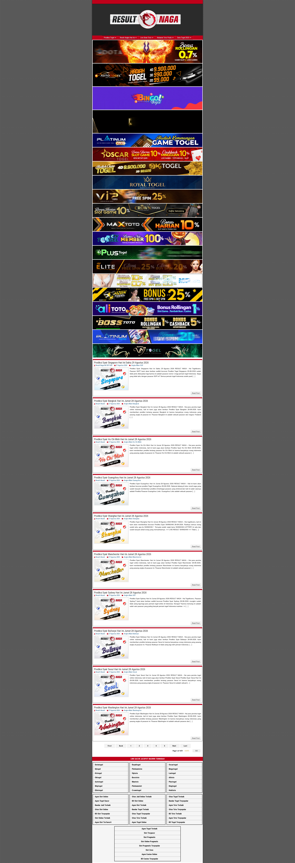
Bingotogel (173, 769)
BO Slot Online (137, 801)
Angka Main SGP (137, 365)
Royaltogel (136, 765)
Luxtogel (172, 773)
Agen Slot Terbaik (139, 805)
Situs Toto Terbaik (139, 818)
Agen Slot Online (101, 797)
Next (174, 746)
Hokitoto (172, 790)
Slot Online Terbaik (102, 818)
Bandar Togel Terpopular (178, 801)
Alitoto (171, 777)
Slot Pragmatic (149, 837)
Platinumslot (137, 786)
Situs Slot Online (101, 809)
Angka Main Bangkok (131, 404)
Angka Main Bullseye (131, 634)
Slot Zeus (149, 850)
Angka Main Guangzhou (132, 480)
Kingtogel (173, 786)
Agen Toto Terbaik (176, 805)
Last (185, 746)
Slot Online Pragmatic (149, 841)
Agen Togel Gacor (102, 801)
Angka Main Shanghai (131, 519)
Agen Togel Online (139, 822)
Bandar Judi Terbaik (103, 805)
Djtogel (98, 769)
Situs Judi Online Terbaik (142, 797)
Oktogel (98, 777)
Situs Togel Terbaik (176, 797)
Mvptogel (98, 786)
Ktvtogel (98, 773)
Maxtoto (135, 782)
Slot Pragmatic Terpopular (149, 846)
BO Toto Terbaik (175, 814)
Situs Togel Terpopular (141, 814)
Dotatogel (99, 765)
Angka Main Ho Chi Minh (133, 442)
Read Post (196, 393)
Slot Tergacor (149, 833)
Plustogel (172, 782)
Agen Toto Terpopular (177, 818)
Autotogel (99, 782)
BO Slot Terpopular (102, 814)
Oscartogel (173, 765)
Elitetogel (99, 790)
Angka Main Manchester (133, 557)
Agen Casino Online (149, 854)
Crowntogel (136, 790)
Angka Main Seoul (130, 672)
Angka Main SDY (130, 595)
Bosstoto (135, 777)
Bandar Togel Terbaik (140, 809)
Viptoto (135, 773)
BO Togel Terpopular (177, 822)
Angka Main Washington (133, 710)
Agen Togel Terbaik (149, 829)
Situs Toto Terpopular (177, 809)
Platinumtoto (137, 769)
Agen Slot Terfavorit (103, 822)
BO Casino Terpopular (149, 859)
